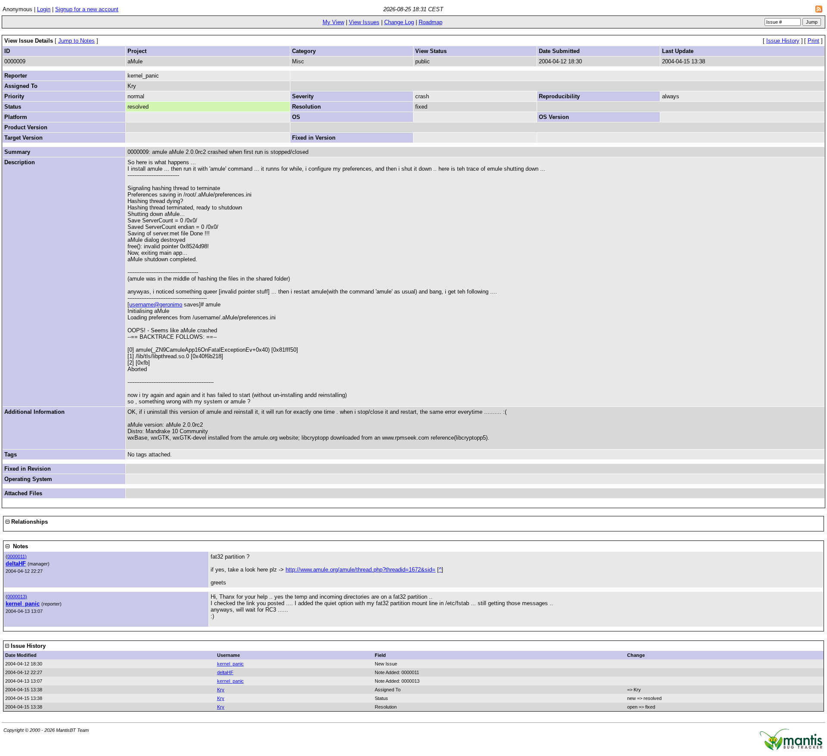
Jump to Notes (76, 40)
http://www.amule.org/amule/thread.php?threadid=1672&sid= (360, 569)
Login (43, 9)
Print (813, 40)
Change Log (399, 22)
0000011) (17, 556)
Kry (220, 689)
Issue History (782, 40)
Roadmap (430, 22)
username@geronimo (155, 304)
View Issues (364, 22)
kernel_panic (23, 603)
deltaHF (16, 563)
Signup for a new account (86, 9)
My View (333, 22)
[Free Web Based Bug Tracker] (791, 748)
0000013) (17, 596)
